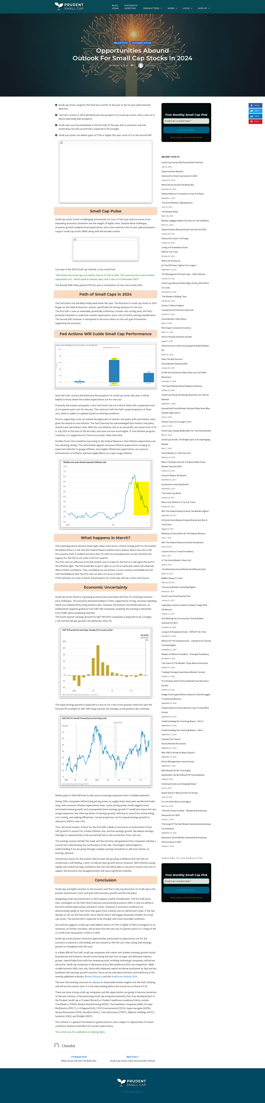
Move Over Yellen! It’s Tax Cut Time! (178, 502)
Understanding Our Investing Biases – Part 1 (182, 730)
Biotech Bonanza (94, 976)
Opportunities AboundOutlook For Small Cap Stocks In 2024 (132, 54)
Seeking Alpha (97, 1031)
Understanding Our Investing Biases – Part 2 (182, 721)
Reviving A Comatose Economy (176, 327)
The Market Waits (169, 211)
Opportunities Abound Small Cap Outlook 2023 (183, 229)
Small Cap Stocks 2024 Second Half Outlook (182, 162)
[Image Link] (105, 171)
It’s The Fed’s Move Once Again (176, 801)
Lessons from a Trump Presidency (177, 551)
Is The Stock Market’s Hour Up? (176, 560)
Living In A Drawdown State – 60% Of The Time (183, 631)
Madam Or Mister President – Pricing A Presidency (185, 654)
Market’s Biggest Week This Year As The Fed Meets (185, 220)
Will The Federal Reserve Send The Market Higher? (185, 511)
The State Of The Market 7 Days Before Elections (184, 663)
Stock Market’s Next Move (173, 319)
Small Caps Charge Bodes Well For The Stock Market (186, 430)
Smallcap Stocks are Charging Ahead (178, 783)
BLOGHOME (115, 7)
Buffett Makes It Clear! (172, 578)
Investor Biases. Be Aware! (173, 475)
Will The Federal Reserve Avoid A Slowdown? (182, 542)
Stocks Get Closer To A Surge (175, 238)
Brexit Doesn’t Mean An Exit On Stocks (179, 792)
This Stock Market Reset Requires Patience (181, 386)
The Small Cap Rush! (171, 493)
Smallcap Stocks (121, 43)
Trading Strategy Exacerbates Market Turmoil (183, 672)
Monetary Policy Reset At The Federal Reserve (183, 533)
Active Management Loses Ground (177, 761)
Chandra (68, 1045)
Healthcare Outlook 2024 (124, 976)
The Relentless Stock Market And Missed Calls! (183, 569)
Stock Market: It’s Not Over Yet (176, 453)
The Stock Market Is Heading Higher (178, 587)
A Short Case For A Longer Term (176, 421)
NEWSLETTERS (151, 8)
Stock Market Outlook (141, 43)
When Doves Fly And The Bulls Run (177, 184)
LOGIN (186, 8)
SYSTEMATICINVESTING (131, 7)
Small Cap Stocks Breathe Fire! (176, 596)
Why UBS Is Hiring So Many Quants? (178, 752)
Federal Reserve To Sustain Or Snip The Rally (182, 193)
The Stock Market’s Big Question (177, 202)
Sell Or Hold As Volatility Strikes (176, 336)
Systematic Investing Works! (175, 484)
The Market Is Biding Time (174, 296)
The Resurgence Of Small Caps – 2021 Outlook (183, 274)
